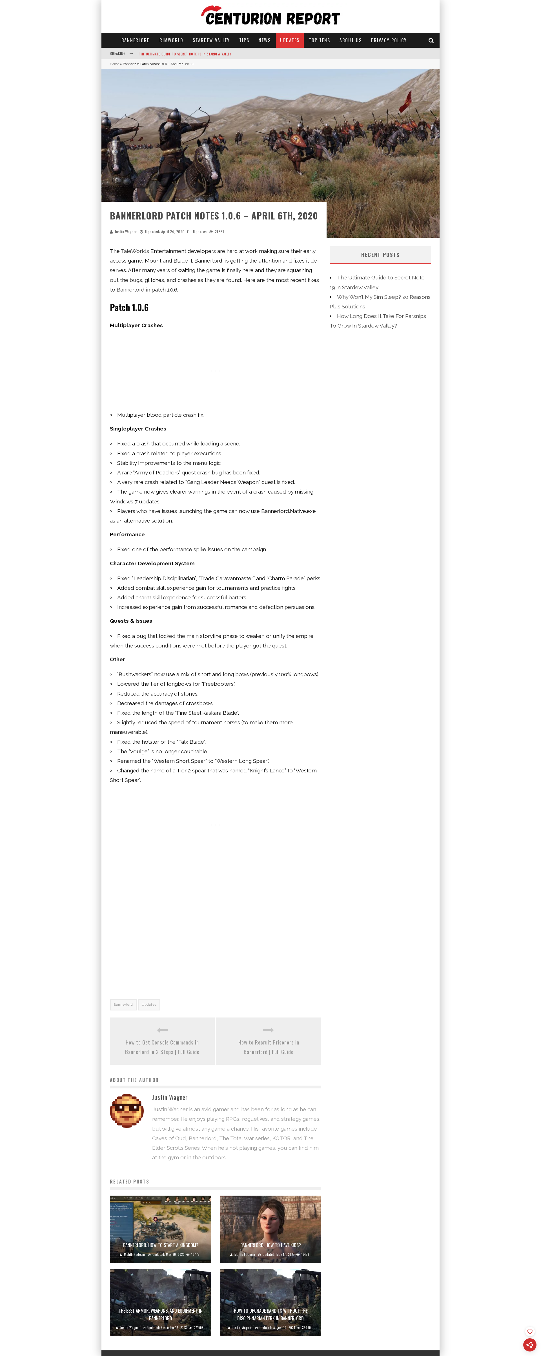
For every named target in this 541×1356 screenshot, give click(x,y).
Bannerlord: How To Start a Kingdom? (160, 1245)
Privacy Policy (389, 40)
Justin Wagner (126, 231)
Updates (290, 40)
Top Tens (319, 40)
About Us (351, 40)
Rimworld (171, 40)
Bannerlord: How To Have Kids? (270, 1245)
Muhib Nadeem (134, 1254)
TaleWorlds (135, 251)
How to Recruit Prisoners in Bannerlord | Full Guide (268, 1046)
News (265, 40)
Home (114, 64)
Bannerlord (135, 40)
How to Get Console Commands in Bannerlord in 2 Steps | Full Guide (162, 1046)
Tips (244, 40)
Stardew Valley (211, 40)
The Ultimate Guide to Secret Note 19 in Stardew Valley (185, 53)
